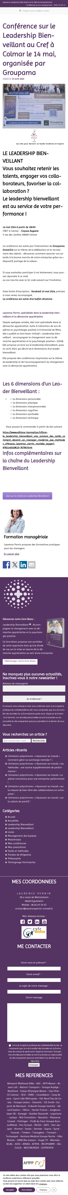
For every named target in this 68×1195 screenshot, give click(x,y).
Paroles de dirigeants (19, 854)
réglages (43, 1184)
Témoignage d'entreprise (21, 862)
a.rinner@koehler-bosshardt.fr (46, 276)
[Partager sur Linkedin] (23, 565)
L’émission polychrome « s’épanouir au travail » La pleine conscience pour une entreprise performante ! (36, 778)
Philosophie (14, 858)
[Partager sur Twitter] (15, 565)
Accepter (10, 1190)
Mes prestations (17, 847)
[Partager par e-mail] (31, 565)
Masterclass (14, 839)
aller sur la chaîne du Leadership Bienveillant (27, 496)
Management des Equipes (22, 835)
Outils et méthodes (18, 850)
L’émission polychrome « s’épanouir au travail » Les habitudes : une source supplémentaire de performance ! (36, 767)
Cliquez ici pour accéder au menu (36, 11)
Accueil (11, 816)
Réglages (43, 1190)
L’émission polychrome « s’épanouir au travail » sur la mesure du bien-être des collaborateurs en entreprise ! (36, 790)
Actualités (13, 820)
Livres (11, 831)
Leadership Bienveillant (21, 824)
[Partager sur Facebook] (6, 565)
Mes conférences (17, 843)
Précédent (7, 16)
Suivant (62, 16)
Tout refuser (27, 1190)
